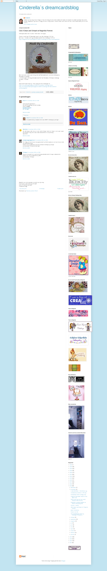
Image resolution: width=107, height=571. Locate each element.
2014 (71, 537)
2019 (71, 478)
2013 (71, 539)
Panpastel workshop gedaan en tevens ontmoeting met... (78, 503)
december (73, 487)
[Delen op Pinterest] (52, 92)
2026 (71, 465)
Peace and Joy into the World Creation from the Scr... (78, 500)
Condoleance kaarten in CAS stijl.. (78, 492)
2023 (71, 470)
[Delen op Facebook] (51, 92)
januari (73, 534)
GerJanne (25, 129)
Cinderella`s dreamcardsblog (49, 7)
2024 (71, 468)
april (72, 528)
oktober (73, 517)
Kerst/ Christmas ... (75, 510)
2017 (71, 482)
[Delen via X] (49, 92)
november (73, 489)
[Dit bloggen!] (48, 92)
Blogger (63, 561)
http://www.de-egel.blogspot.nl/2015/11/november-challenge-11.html (36, 85)
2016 (71, 484)
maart (72, 530)
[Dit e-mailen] (46, 92)
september (73, 519)
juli (72, 523)
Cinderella (27, 18)
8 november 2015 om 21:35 (36, 117)
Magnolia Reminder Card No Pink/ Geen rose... (79, 497)
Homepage (41, 188)
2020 (71, 476)
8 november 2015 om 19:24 (34, 129)
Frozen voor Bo (74, 512)
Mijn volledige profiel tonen (30, 24)
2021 (71, 474)
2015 (71, 485)
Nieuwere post (22, 188)
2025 (71, 466)
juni (72, 525)
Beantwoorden (26, 112)
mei (72, 527)
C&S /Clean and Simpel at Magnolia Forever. (79, 508)
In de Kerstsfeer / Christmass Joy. (79, 491)
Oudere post (60, 188)
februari (73, 532)
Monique (25, 152)
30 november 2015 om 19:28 (33, 152)
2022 (71, 472)
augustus (73, 521)
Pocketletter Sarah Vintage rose (78, 494)
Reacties (26, 115)
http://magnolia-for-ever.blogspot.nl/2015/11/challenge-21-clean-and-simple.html (39, 39)
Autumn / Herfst (75, 505)
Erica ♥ (24, 100)
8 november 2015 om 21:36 (41, 140)
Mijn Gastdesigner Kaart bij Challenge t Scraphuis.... (77, 514)
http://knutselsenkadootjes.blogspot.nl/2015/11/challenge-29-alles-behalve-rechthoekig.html (38, 87)
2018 (71, 480)
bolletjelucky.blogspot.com (29, 140)
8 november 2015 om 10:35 (33, 100)
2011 (71, 542)
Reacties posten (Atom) (32, 191)
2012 (71, 540)
